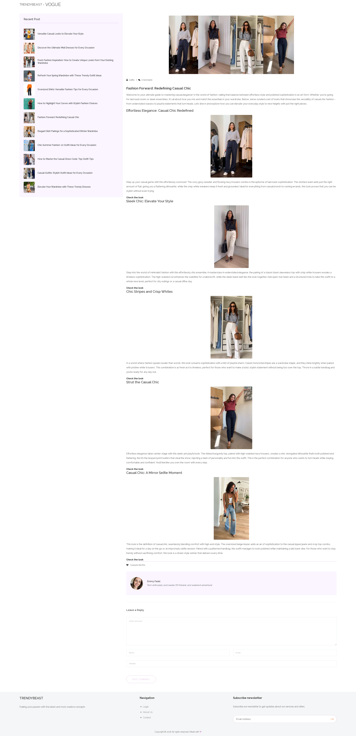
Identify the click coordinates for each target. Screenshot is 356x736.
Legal (146, 706)
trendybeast (30, 4)
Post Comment (141, 679)
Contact (147, 717)
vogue (53, 4)
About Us (148, 712)
